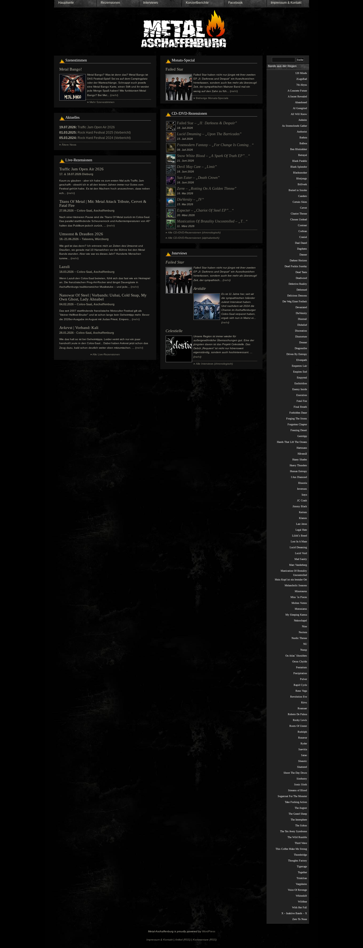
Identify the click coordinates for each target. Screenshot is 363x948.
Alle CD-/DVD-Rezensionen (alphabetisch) (193, 237)
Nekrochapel (300, 620)
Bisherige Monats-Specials (212, 98)
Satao (304, 755)
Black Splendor (298, 166)
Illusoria (302, 482)
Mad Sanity (300, 559)
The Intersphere (299, 819)
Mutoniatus (301, 608)
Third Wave (301, 843)
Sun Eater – (198, 178)
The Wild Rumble (297, 837)
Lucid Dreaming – (209, 134)
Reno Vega (301, 690)
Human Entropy (298, 471)
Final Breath (300, 406)
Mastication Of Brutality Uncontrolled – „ (212, 221)
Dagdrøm (302, 248)
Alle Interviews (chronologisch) (214, 363)
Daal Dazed (301, 242)
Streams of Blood (297, 790)
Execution (301, 395)
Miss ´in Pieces (298, 597)
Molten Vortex (299, 602)
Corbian (302, 231)
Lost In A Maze (299, 541)
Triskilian (302, 878)
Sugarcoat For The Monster (292, 796)
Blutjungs (301, 178)
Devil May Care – (197, 167)
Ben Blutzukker (298, 149)
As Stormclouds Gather (294, 125)
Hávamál (302, 453)
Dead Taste (301, 272)
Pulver (303, 679)
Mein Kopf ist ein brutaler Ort (291, 579)
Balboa (303, 143)
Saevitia (302, 749)
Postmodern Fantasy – (215, 145)
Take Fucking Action (296, 802)
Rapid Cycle (300, 684)
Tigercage (302, 866)
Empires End (300, 371)
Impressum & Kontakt (286, 3)
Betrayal (302, 155)
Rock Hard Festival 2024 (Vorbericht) (104, 138)
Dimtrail (302, 319)
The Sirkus (301, 825)
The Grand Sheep (298, 813)
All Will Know (299, 114)
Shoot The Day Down (295, 772)
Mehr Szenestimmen (102, 102)
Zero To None (299, 919)
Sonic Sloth (300, 784)
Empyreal (302, 377)
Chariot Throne (299, 213)
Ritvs (304, 702)
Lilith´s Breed (299, 535)
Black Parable (299, 160)
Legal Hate (301, 529)
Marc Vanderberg (298, 564)
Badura (303, 137)
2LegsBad (301, 78)
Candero (302, 196)
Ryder (304, 743)
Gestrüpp (302, 436)
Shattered (302, 766)
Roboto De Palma (297, 714)
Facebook (235, 3)
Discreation (301, 330)
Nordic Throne (299, 638)
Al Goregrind (300, 108)
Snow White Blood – (213, 156)
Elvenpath (301, 359)
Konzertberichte (197, 3)
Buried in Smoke (298, 190)
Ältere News (69, 144)
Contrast (302, 225)
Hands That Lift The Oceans (292, 441)
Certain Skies (300, 201)
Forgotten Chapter (297, 424)
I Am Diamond (299, 477)
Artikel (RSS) (183, 939)
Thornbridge (300, 854)
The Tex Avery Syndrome (293, 831)
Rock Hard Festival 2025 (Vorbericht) (104, 132)
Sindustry (302, 778)
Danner (303, 254)
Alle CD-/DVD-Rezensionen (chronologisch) (194, 232)
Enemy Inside (299, 389)
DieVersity (301, 313)
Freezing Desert (298, 430)
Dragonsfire (301, 348)
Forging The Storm (296, 418)
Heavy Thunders (298, 465)
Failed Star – (207, 123)
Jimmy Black (300, 506)
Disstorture (301, 336)
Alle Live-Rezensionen (106, 354)
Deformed (302, 289)
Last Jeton (301, 523)
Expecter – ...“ (205, 210)
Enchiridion (300, 383)
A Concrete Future (297, 90)
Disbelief (302, 324)
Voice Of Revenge (297, 889)
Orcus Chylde (299, 661)
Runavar (302, 737)
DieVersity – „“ (190, 199)
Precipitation (300, 673)
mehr (71, 193)
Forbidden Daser (298, 412)
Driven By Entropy (296, 354)
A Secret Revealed (297, 96)
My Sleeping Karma (296, 614)
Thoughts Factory (297, 860)
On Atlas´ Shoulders (296, 655)
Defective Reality (298, 283)
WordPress (208, 931)
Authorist (302, 131)
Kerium (303, 512)
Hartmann (302, 447)
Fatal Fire (302, 400)
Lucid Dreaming (298, 547)
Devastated (301, 307)
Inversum (302, 488)
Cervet (303, 207)
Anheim (302, 119)
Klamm (303, 518)
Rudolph (302, 731)
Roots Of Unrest (298, 725)
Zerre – (207, 189)
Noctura (303, 632)
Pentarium (301, 667)
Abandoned (301, 102)
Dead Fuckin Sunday (296, 266)
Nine (304, 626)
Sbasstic (302, 761)
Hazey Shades (299, 459)
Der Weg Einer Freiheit (294, 301)
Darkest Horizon (298, 260)
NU (305, 643)
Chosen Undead (298, 219)
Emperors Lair (299, 365)
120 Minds (301, 73)
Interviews (150, 3)
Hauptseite (66, 3)
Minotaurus (301, 591)
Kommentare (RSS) (205, 939)
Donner (303, 342)
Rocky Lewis (300, 720)
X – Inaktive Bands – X (294, 913)
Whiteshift (301, 895)
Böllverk (302, 184)
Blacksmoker (300, 172)
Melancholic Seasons (296, 585)
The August (301, 807)
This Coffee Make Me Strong (291, 848)
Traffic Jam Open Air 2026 (96, 127)
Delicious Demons (297, 295)
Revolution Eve (298, 696)
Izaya (304, 494)
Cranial (303, 237)
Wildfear (302, 901)
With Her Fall (299, 907)
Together (302, 872)
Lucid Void (301, 553)
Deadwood (301, 278)
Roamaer (302, 708)
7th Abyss (301, 84)
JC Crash (302, 500)
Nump (303, 649)
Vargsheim (301, 884)
